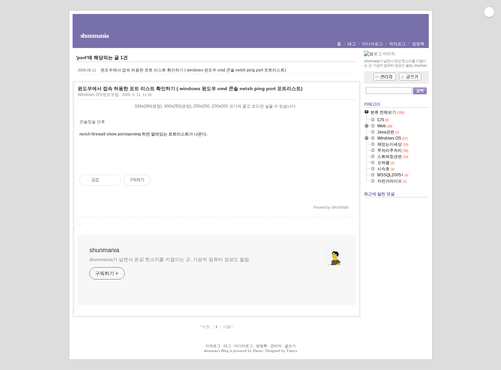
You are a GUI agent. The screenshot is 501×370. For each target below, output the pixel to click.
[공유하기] (105, 180)
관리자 (276, 346)
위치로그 (397, 44)
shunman (211, 351)
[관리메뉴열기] (489, 12)
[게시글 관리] (113, 180)
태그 (352, 44)
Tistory (292, 351)
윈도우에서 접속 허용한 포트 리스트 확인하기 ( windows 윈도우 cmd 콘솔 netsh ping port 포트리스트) (193, 70)
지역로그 (213, 346)
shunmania (94, 35)
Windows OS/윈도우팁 (98, 94)
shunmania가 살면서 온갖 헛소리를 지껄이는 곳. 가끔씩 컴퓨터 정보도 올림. (169, 259)
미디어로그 (372, 44)
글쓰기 (290, 346)
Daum (257, 351)
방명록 (418, 44)
